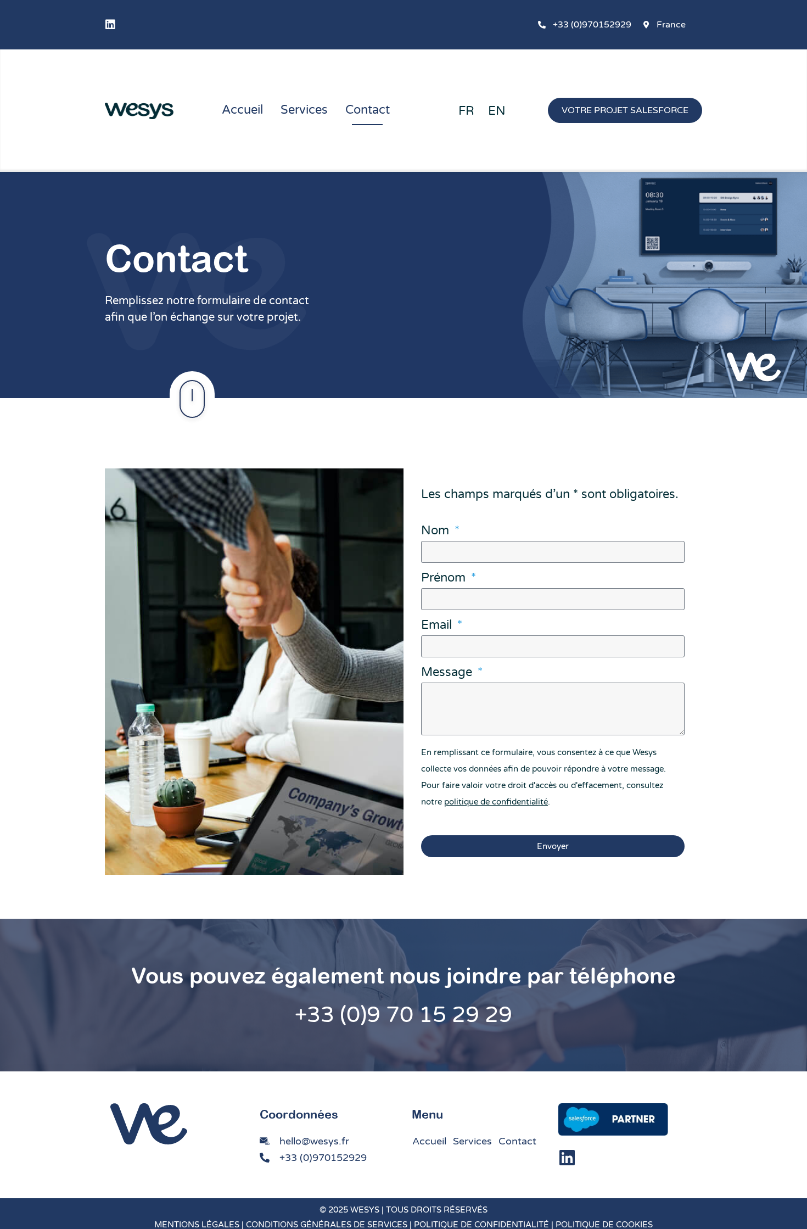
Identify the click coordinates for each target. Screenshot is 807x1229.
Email (438, 625)
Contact (367, 110)
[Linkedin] (110, 24)
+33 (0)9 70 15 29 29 (403, 1015)
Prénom (445, 578)
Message (448, 672)
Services (304, 110)
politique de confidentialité (496, 802)
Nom (436, 531)
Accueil (242, 110)
